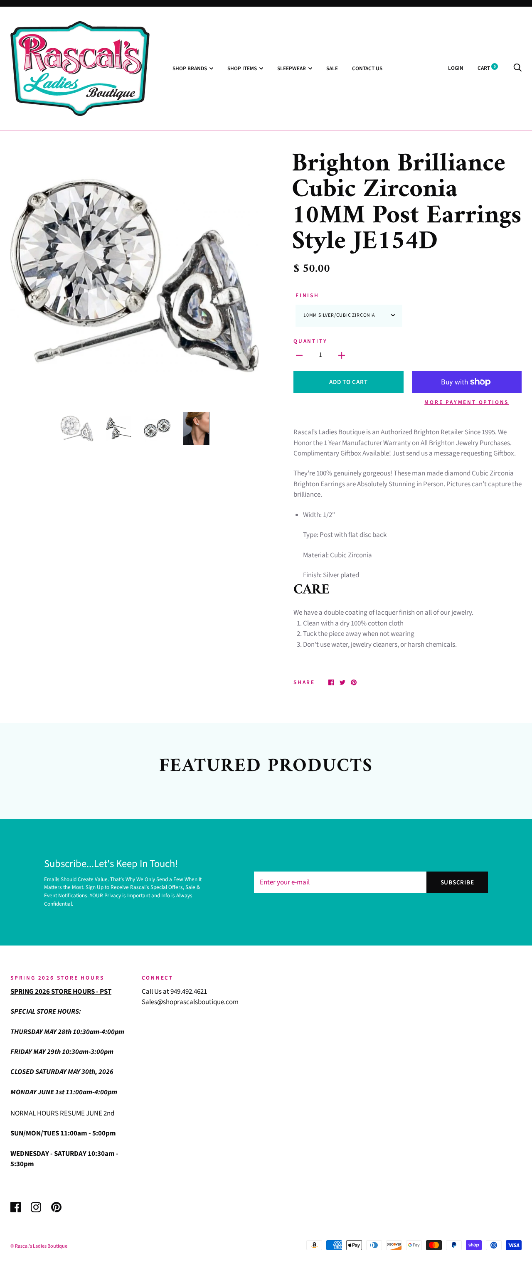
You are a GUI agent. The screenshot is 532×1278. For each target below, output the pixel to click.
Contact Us (367, 68)
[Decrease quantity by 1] (299, 355)
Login (455, 68)
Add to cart (348, 382)
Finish (307, 295)
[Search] (517, 68)
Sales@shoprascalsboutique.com (190, 1002)
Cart (487, 68)
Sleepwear (291, 68)
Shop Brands (189, 68)
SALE (332, 68)
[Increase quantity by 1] (341, 355)
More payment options (466, 402)
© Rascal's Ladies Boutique (38, 1246)
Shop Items (242, 68)
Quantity (310, 341)
